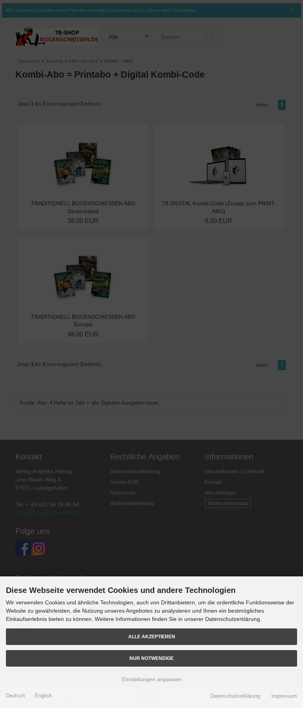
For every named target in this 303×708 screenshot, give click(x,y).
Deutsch (15, 696)
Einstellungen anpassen (151, 679)
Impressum (284, 696)
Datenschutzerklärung (235, 696)
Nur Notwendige (151, 658)
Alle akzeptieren (151, 636)
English (43, 696)
